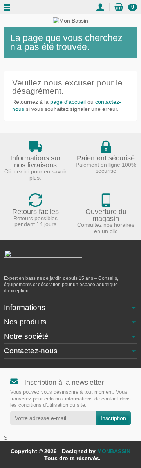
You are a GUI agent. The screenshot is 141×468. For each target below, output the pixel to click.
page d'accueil (68, 102)
